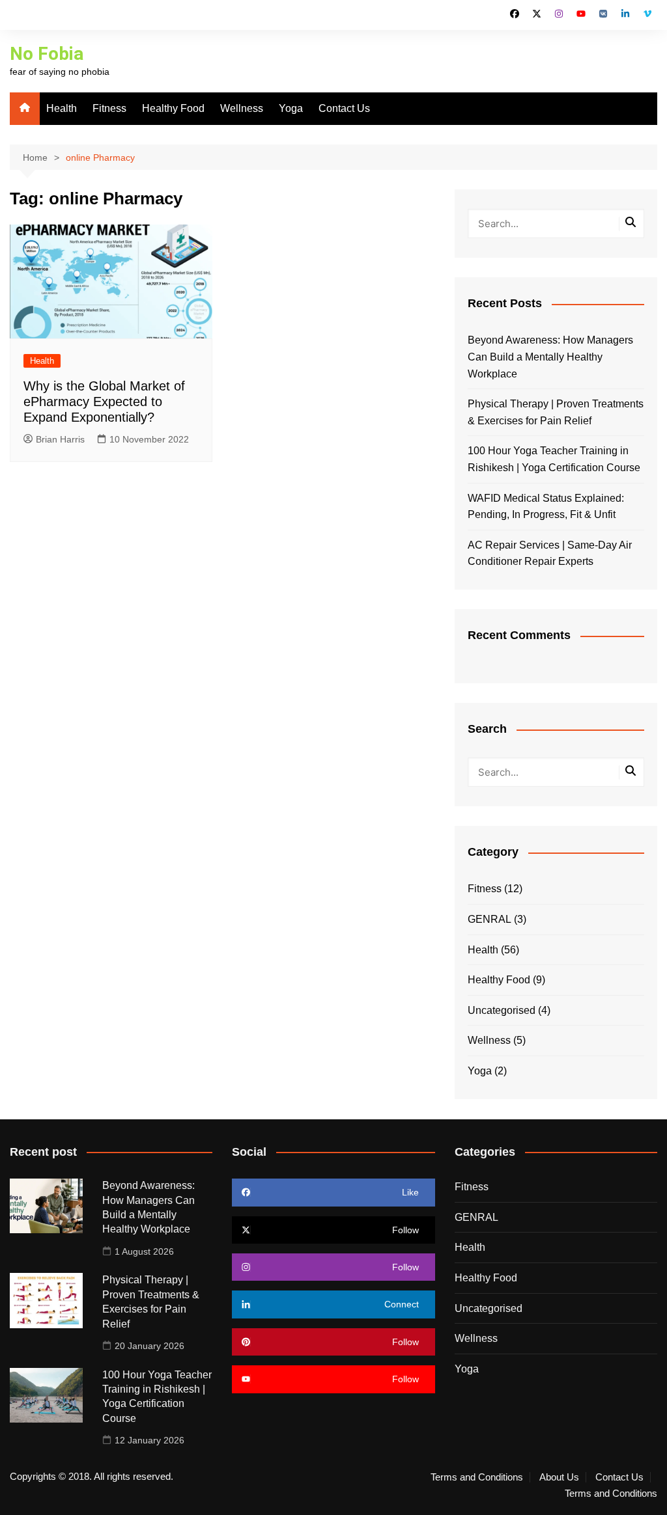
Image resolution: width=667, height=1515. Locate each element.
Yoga (291, 108)
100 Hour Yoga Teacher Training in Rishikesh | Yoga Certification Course (554, 459)
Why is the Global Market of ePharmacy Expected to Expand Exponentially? (104, 401)
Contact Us (344, 108)
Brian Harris (60, 439)
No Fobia (46, 53)
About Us (559, 1477)
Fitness (109, 108)
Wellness (241, 108)
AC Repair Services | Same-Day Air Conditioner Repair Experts (550, 553)
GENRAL (489, 919)
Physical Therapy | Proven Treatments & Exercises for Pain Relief (556, 412)
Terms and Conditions (477, 1477)
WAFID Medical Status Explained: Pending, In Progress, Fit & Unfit (546, 507)
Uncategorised (501, 1010)
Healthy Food (173, 108)
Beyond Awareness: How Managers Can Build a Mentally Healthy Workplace (550, 356)
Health (61, 108)
